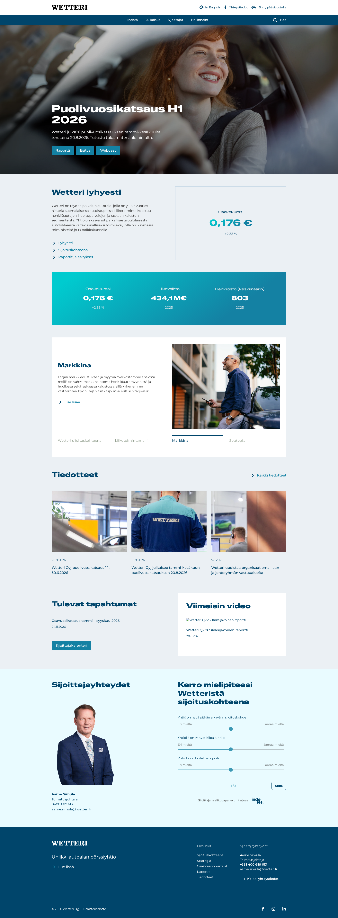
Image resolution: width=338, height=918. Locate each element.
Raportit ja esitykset (75, 257)
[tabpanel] (169, 386)
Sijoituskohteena (73, 250)
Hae (283, 20)
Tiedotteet (205, 877)
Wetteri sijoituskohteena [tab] (79, 440)
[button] (89, 533)
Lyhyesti (65, 243)
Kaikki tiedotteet (271, 475)
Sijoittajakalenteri (71, 645)
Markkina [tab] (180, 440)
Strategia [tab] (237, 440)
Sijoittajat (175, 20)
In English (212, 7)
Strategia (204, 860)
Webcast (108, 150)
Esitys (85, 150)
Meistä (132, 20)
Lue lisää (72, 402)
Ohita (279, 785)
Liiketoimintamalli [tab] (131, 440)
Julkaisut (153, 20)
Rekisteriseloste (94, 909)
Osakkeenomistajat (212, 866)
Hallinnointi (200, 20)
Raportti (63, 150)
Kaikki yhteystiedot (263, 879)
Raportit (203, 871)
